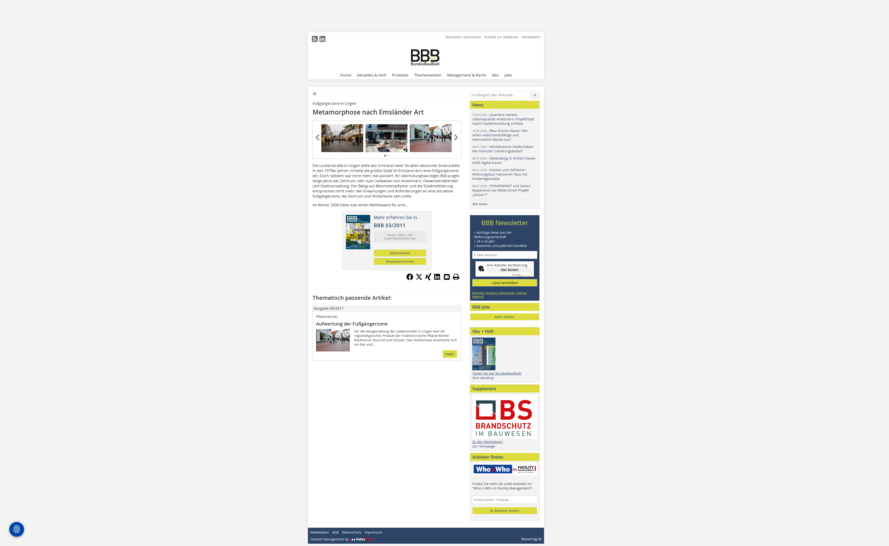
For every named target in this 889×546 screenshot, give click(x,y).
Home (345, 75)
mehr (450, 354)
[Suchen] (534, 95)
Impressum (373, 532)
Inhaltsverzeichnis (400, 261)
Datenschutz (351, 532)
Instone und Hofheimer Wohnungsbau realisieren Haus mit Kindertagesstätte (499, 174)
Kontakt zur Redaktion (501, 37)
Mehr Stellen (505, 317)
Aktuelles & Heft (371, 75)
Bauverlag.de (531, 539)
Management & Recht (466, 75)
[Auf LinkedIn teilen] (437, 279)
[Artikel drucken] (456, 277)
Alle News (480, 204)
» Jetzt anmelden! (504, 283)
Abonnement (400, 253)
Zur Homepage (483, 446)
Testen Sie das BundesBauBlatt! (496, 373)
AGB (335, 532)
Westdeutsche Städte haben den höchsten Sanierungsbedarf (502, 148)
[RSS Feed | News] (314, 39)
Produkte (400, 75)
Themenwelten (427, 75)
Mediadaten (531, 37)
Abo (495, 75)
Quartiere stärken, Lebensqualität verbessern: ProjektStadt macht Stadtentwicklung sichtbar (503, 119)
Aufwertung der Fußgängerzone (352, 324)
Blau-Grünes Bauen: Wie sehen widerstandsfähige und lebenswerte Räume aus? (500, 135)
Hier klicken (510, 270)
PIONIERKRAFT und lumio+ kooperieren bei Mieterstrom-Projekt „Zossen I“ (501, 190)
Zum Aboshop (483, 378)
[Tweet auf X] (419, 279)
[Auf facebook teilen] (409, 279)
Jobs (508, 75)
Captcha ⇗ (522, 274)
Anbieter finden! (506, 510)
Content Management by (330, 539)
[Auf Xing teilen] (428, 279)
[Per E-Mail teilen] (446, 277)
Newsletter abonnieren (463, 37)
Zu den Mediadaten (487, 442)
